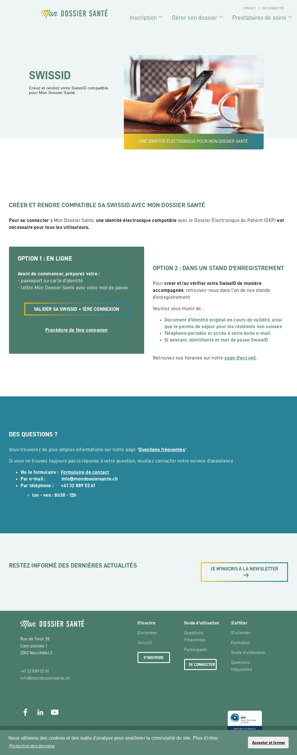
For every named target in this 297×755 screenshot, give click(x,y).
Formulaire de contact (85, 472)
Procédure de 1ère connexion (76, 330)
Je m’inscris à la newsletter (244, 568)
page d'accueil (240, 357)
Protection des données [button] (32, 746)
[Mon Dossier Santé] (74, 13)
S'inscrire (146, 623)
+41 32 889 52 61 (34, 671)
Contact (249, 8)
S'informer (147, 633)
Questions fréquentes (162, 449)
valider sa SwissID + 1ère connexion (76, 309)
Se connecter (272, 8)
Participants (195, 650)
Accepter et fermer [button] (268, 742)
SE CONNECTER (202, 664)
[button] (242, 742)
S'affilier (239, 623)
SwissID (144, 643)
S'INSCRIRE (154, 657)
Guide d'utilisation (201, 623)
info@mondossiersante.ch (45, 678)
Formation (240, 643)
